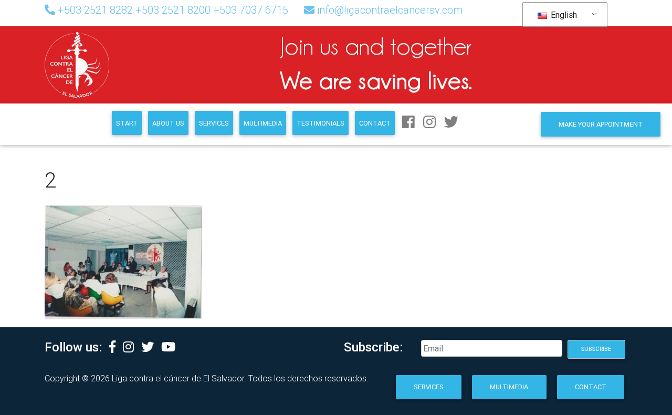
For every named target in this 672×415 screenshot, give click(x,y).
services (214, 123)
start (127, 123)
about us (168, 123)
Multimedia (263, 123)
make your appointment (601, 124)
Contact (375, 123)
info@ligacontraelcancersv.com (390, 9)
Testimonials (320, 123)
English (563, 14)
